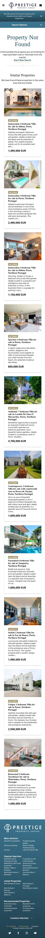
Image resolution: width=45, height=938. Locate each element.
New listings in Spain (30, 888)
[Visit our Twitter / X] (8, 934)
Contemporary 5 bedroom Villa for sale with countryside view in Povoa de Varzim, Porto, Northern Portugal (22, 490)
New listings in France (12, 883)
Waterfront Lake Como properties (12, 864)
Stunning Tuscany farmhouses (29, 864)
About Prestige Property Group (28, 846)
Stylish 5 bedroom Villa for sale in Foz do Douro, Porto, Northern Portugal (21, 635)
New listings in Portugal (28, 884)
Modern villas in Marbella (10, 869)
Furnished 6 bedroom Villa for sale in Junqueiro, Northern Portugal (21, 563)
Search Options (19, 24)
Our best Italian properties (28, 909)
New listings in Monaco (9, 889)
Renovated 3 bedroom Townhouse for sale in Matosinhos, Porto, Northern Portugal (22, 778)
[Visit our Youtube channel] (33, 934)
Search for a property (12, 841)
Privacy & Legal (23, 926)
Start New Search (22, 60)
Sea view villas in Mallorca (29, 873)
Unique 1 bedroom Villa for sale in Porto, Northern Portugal (21, 707)
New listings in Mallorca (9, 893)
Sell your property (10, 845)
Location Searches (19, 918)
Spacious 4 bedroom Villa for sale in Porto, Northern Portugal (22, 342)
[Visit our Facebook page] (17, 934)
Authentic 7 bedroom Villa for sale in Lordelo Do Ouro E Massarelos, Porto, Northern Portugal (22, 415)
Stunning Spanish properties (10, 909)
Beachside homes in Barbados (11, 873)
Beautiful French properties (29, 905)
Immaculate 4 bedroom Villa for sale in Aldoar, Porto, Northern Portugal (22, 126)
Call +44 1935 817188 (30, 850)
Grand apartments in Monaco (30, 869)
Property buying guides (29, 842)
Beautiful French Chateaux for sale (10, 860)
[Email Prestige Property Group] (40, 5)
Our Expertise (11, 926)
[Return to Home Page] (22, 5)
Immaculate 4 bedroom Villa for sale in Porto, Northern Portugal (22, 198)
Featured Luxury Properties (10, 905)
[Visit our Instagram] (25, 934)
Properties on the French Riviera (29, 860)
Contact (7, 850)
